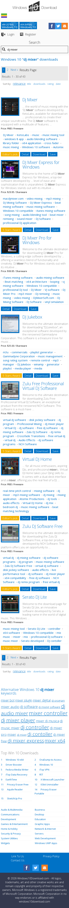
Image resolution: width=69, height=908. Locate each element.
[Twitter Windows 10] (35, 867)
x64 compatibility (15, 578)
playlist (7, 368)
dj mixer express (26, 740)
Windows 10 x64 (15, 759)
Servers (39, 833)
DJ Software (43, 219)
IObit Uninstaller (50, 784)
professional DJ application (19, 223)
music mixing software (40, 206)
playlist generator (42, 352)
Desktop (39, 814)
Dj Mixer (30, 100)
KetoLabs (23, 135)
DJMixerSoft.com (43, 298)
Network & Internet (45, 828)
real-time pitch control (17, 491)
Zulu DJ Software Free (42, 526)
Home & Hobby (9, 828)
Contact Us (17, 860)
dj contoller (39, 734)
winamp (39, 364)
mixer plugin (23, 700)
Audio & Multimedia (11, 809)
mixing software (44, 491)
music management (50, 356)
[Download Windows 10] (35, 6)
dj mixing (48, 495)
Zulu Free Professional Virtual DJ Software (43, 386)
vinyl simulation (54, 302)
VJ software (52, 290)
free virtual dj (56, 436)
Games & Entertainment (14, 824)
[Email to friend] (64, 26)
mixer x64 (55, 740)
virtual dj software (14, 420)
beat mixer (57, 215)
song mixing (12, 215)
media (38, 368)
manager (8, 364)
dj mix (49, 503)
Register (30, 34)
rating (50, 83)
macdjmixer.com (13, 198)
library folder (11, 143)
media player (23, 368)
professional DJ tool (15, 290)
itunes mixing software (50, 210)
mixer (16, 637)
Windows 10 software (36, 147)
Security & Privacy (11, 833)
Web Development (45, 838)
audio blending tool (35, 215)
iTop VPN (44, 769)
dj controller (34, 727)
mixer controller (48, 713)
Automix (58, 147)
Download (39, 154)
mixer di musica (47, 721)
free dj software (47, 428)
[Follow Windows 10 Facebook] (51, 26)
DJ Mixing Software (15, 202)
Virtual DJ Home (37, 459)
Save (53, 154)
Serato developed (32, 641)
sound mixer (25, 219)
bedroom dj (10, 507)
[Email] (44, 867)
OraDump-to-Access (50, 759)
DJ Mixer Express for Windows (40, 164)
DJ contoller (54, 641)
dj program (26, 562)
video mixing (22, 298)
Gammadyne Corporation (19, 356)
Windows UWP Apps (46, 843)
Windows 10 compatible (18, 210)
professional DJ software (47, 637)
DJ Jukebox (32, 317)
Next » (14, 70)
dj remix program (29, 582)
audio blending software (42, 139)
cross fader (51, 143)
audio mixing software (50, 277)
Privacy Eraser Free (18, 784)
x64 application (31, 143)
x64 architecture (36, 281)
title (29, 83)
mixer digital (42, 700)
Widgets (5, 843)
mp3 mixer (25, 294)
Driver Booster (14, 764)
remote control (40, 360)
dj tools (52, 499)
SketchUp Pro (14, 798)
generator (53, 364)
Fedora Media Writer (17, 769)
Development (8, 819)
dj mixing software (28, 558)
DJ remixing (42, 294)
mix (26, 637)
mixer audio (10, 706)
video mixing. (35, 198)
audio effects (11, 503)
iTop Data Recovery (16, 774)
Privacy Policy (51, 856)
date (58, 83)
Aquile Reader (15, 789)
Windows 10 (46, 764)
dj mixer (22, 735)
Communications (10, 814)
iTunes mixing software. (18, 277)
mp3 (56, 360)
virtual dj (10, 440)
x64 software (11, 632)
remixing (8, 219)
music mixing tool (53, 135)
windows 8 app (14, 139)
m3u (5, 352)
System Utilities (9, 838)
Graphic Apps (42, 824)
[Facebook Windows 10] (26, 867)
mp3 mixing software (26, 495)
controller (54, 628)
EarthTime (11, 779)
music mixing (11, 147)
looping (54, 281)
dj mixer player (54, 424)
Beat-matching (14, 281)
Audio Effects (27, 440)
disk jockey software (42, 420)
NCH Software (28, 444)
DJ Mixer (36, 290)
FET (41, 774)
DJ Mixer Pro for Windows (37, 240)
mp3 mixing (53, 198)
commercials (19, 352)
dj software (26, 428)
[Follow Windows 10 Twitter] (58, 26)
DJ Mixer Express (41, 202)
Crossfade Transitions (31, 436)
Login (10, 34)
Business (40, 809)
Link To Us (17, 856)
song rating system (15, 360)
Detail (25, 154)
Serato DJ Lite (34, 597)
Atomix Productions (32, 499)
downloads (39, 83)
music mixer (10, 641)
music (35, 135)
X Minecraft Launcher (52, 779)
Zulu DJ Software (36, 432)
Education (40, 819)
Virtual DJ (10, 428)
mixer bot (8, 700)
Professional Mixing (29, 424)
